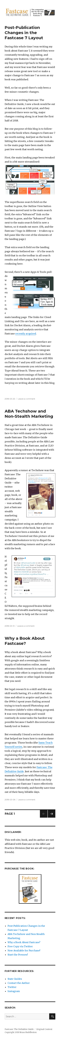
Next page (51, 817)
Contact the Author (19, 982)
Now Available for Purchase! (24, 950)
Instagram (14, 991)
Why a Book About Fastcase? (25, 641)
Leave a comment (26, 399)
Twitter (12, 987)
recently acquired (25, 333)
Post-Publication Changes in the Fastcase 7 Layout (24, 32)
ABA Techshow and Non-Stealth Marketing (29, 414)
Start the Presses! (18, 954)
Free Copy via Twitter (20, 946)
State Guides (15, 978)
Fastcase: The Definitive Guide (19, 1029)
